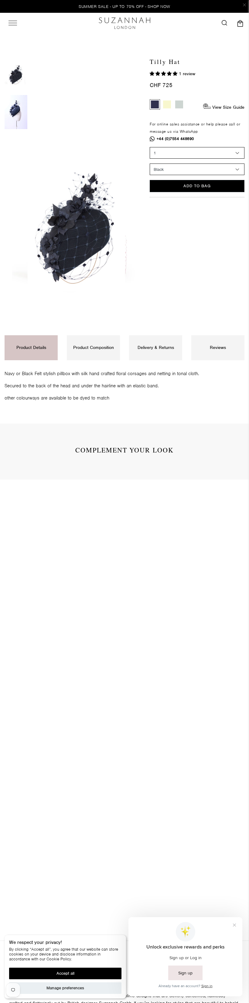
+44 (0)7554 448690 (175, 138)
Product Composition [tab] (93, 347)
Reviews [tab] (218, 347)
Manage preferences (65, 988)
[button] (164, 73)
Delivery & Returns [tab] (156, 347)
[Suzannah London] (124, 23)
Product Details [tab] (31, 347)
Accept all (65, 973)
